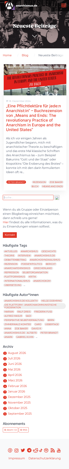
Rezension (39, 182)
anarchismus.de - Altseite (20, 332)
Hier (6, 222)
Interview (24, 255)
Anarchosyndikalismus (45, 259)
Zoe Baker (56, 182)
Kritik (32, 276)
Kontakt (10, 234)
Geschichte (49, 251)
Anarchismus (29, 251)
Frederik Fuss (43, 311)
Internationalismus (17, 281)
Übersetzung (12, 285)
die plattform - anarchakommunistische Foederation (30, 306)
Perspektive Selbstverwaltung (24, 320)
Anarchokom (41, 281)
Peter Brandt (16, 182)
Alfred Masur (13, 316)
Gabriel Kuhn (24, 337)
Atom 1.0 (11, 430)
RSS (24, 430)
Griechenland (43, 268)
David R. (37, 328)
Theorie (9, 255)
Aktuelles (10, 251)
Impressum (16, 458)
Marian (9, 311)
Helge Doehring (51, 300)
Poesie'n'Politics (31, 264)
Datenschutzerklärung (44, 458)
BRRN (51, 320)
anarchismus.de (44, 255)
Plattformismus (14, 276)
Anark (8, 337)
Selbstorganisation (35, 272)
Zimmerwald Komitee (17, 324)
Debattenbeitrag (15, 259)
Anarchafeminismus (17, 268)
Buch (35, 186)
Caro (38, 324)
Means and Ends (52, 186)
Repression (11, 272)
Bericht (51, 264)
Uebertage (52, 324)
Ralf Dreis (23, 311)
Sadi (28, 316)
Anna (7, 328)
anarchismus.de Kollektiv (21, 300)
